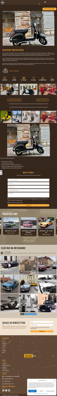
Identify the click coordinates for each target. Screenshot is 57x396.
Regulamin (4, 367)
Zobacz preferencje (51, 391)
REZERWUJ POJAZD (11, 234)
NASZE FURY (4, 343)
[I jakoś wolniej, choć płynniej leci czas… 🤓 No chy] (47, 265)
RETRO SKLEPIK (28, 356)
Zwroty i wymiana (5, 370)
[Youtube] (9, 390)
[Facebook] (3, 390)
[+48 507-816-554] (3, 381)
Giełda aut (4, 345)
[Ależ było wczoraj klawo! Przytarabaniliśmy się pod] (28, 284)
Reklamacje (4, 368)
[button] (54, 380)
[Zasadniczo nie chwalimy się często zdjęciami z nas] (28, 303)
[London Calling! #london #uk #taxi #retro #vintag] (47, 303)
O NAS (3, 349)
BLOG (3, 352)
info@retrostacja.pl (8, 378)
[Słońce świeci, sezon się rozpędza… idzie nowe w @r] (10, 303)
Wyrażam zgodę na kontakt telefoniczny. (16, 202)
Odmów (41, 391)
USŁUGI (3, 347)
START (3, 341)
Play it (5, 70)
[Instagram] (6, 390)
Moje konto (4, 363)
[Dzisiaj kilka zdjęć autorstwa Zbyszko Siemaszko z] (28, 265)
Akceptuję (32, 391)
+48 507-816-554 (7, 381)
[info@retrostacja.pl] (3, 379)
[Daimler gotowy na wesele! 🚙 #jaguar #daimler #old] (10, 265)
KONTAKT (4, 350)
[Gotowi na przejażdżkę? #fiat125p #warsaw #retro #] (10, 284)
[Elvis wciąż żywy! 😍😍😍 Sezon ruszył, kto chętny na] (47, 284)
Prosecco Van (46, 231)
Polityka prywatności (37, 393)
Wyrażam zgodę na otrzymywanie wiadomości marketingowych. (39, 328)
